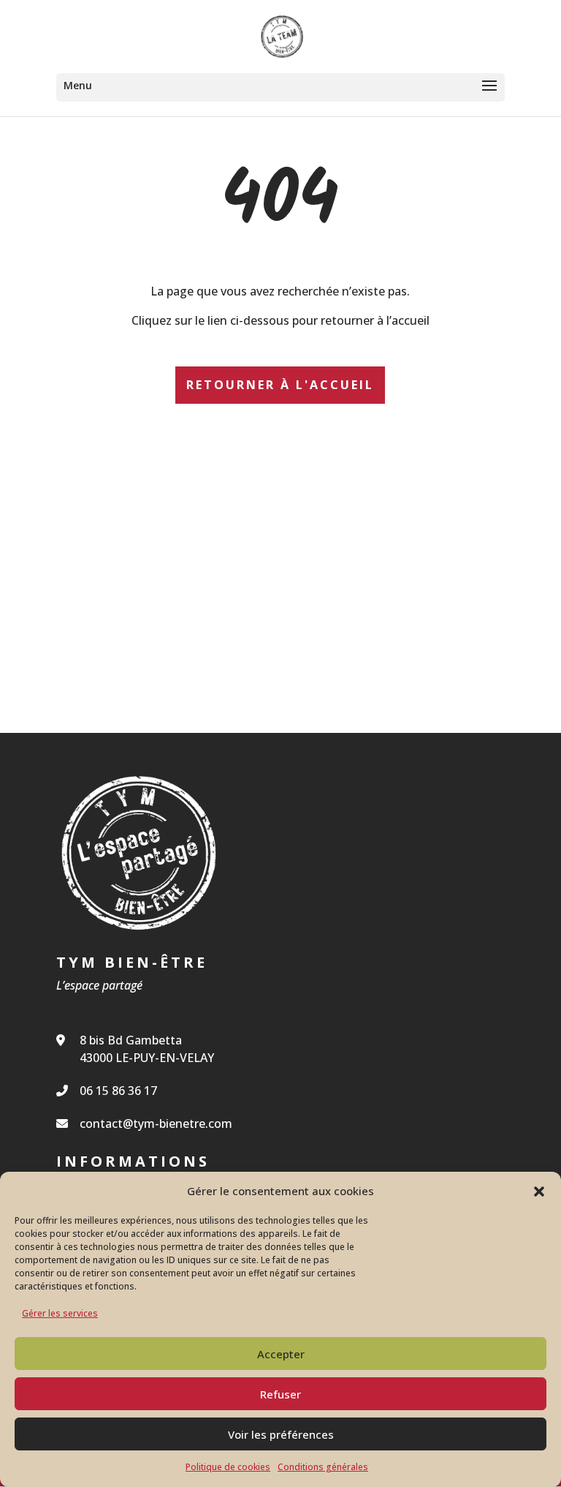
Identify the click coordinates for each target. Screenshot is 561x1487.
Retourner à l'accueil (280, 385)
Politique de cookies (228, 1467)
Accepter (281, 1354)
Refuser (280, 1394)
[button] (539, 1191)
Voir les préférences (281, 1434)
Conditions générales (323, 1467)
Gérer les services (60, 1313)
